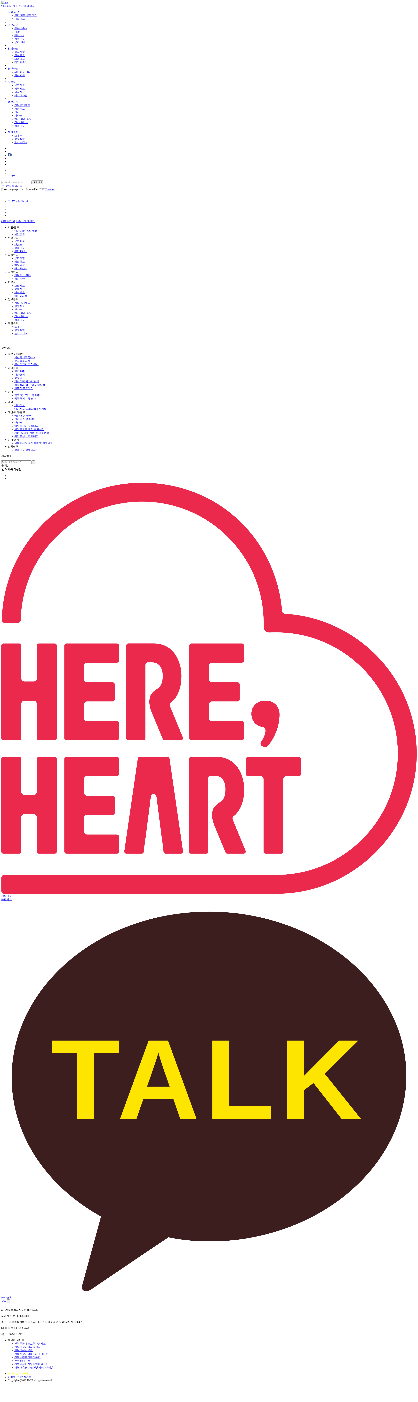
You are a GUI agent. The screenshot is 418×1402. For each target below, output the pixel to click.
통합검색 (37, 182)
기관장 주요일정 (23, 388)
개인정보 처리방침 (18, 1373)
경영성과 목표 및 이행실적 (29, 384)
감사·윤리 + (21, 122)
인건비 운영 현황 (24, 419)
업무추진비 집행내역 (26, 426)
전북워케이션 (22, 1360)
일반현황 (19, 371)
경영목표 (19, 378)
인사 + (18, 112)
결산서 (18, 422)
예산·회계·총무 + (24, 119)
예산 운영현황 (22, 415)
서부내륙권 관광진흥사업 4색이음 (34, 1367)
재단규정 (19, 374)
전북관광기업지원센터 (27, 1347)
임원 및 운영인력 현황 (27, 395)
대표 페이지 (8, 5)
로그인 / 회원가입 (12, 186)
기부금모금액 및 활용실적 (29, 429)
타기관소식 (20, 62)
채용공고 (19, 58)
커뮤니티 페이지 (25, 5)
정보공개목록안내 (24, 357)
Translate (50, 189)
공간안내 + (20, 42)
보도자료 (19, 85)
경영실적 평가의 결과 (26, 381)
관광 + (18, 31)
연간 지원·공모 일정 (25, 15)
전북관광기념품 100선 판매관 (31, 1353)
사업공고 (19, 18)
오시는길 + (20, 142)
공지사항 (19, 52)
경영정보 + (20, 108)
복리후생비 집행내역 (26, 436)
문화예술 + (20, 28)
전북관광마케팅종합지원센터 (31, 1364)
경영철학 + (20, 139)
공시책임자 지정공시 (26, 364)
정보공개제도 (22, 105)
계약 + (18, 115)
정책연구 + (20, 38)
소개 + (18, 135)
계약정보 (19, 405)
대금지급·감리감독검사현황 (30, 408)
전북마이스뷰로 (23, 1350)
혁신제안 (19, 75)
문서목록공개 (22, 361)
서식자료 (19, 92)
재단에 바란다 (22, 72)
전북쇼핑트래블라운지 (27, 1357)
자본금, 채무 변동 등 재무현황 (31, 432)
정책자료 (19, 88)
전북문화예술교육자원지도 (30, 1343)
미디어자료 (20, 95)
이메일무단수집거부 (19, 1377)
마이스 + (19, 35)
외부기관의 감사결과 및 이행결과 (33, 443)
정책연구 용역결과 (25, 450)
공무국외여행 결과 (25, 398)
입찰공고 (19, 55)
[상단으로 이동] (8, 1301)
